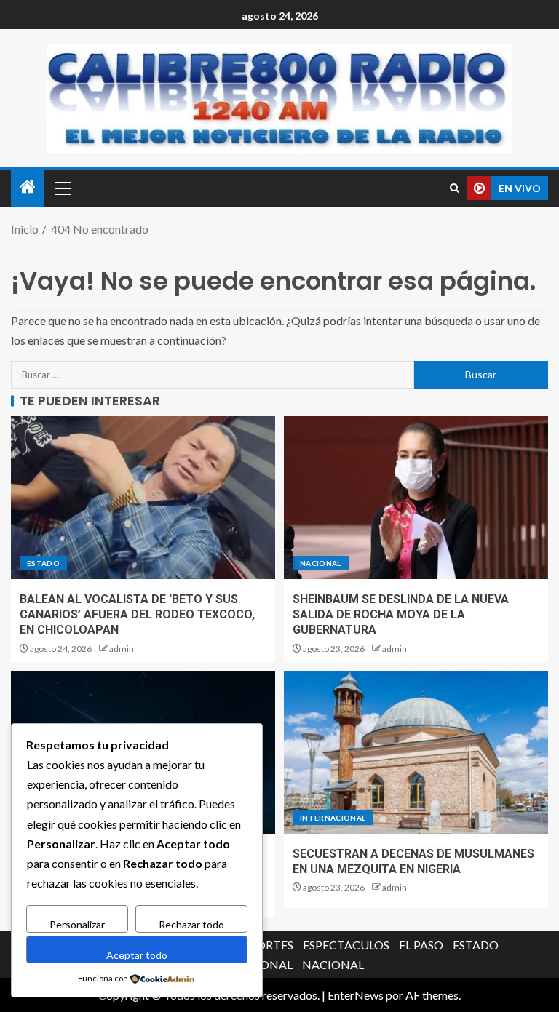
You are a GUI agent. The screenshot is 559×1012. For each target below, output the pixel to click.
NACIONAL (320, 563)
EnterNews (356, 995)
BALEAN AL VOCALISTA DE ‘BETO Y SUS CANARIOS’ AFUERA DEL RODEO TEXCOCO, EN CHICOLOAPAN (137, 614)
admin (121, 648)
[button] (61, 188)
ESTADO (43, 563)
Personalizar (77, 924)
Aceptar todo (136, 955)
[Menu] (61, 188)
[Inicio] (28, 187)
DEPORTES (263, 945)
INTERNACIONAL (333, 817)
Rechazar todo (191, 924)
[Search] (454, 188)
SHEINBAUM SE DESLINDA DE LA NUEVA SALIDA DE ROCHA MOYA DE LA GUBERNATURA (401, 614)
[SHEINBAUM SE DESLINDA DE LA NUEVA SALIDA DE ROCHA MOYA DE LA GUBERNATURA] (416, 497)
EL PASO (421, 945)
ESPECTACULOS (346, 945)
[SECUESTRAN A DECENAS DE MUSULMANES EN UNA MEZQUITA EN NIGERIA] (416, 752)
